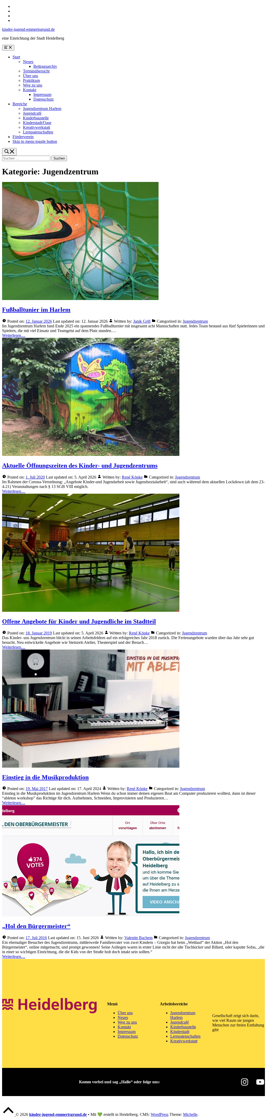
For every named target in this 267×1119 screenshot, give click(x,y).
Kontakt (29, 90)
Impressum (42, 94)
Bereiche (20, 104)
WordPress (159, 1114)
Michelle (190, 1114)
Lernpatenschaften (38, 132)
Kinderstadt (179, 1031)
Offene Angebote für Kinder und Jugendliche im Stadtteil (79, 621)
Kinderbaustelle (36, 118)
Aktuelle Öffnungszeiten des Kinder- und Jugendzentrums (79, 465)
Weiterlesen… (13, 335)
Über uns (30, 76)
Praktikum (31, 80)
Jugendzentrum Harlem (42, 108)
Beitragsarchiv (45, 66)
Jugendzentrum (195, 321)
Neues (28, 61)
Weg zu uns (32, 85)
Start (16, 57)
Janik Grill (141, 321)
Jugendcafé (32, 113)
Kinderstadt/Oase (37, 122)
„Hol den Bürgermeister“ (36, 926)
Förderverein (23, 136)
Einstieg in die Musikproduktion (45, 777)
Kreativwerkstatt (36, 127)
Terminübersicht (36, 71)
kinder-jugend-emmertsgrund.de (28, 29)
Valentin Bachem (138, 937)
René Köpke (132, 477)
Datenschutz (43, 99)
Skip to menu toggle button (35, 141)
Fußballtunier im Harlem (36, 309)
